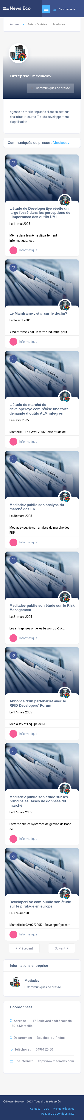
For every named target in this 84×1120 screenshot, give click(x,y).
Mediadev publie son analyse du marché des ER (36, 507)
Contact (35, 1108)
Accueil (15, 24)
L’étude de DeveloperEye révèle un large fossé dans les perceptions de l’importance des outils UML (39, 212)
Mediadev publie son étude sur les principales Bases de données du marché (38, 801)
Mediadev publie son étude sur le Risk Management (42, 607)
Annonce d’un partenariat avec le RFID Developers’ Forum (37, 703)
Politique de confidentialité (57, 1113)
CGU (46, 1108)
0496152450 (44, 1049)
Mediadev (32, 981)
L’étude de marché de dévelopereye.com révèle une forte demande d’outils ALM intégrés (38, 408)
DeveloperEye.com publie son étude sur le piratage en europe (40, 904)
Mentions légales (63, 1108)
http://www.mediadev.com (56, 1061)
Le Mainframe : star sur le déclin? (38, 313)
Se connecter (67, 9)
